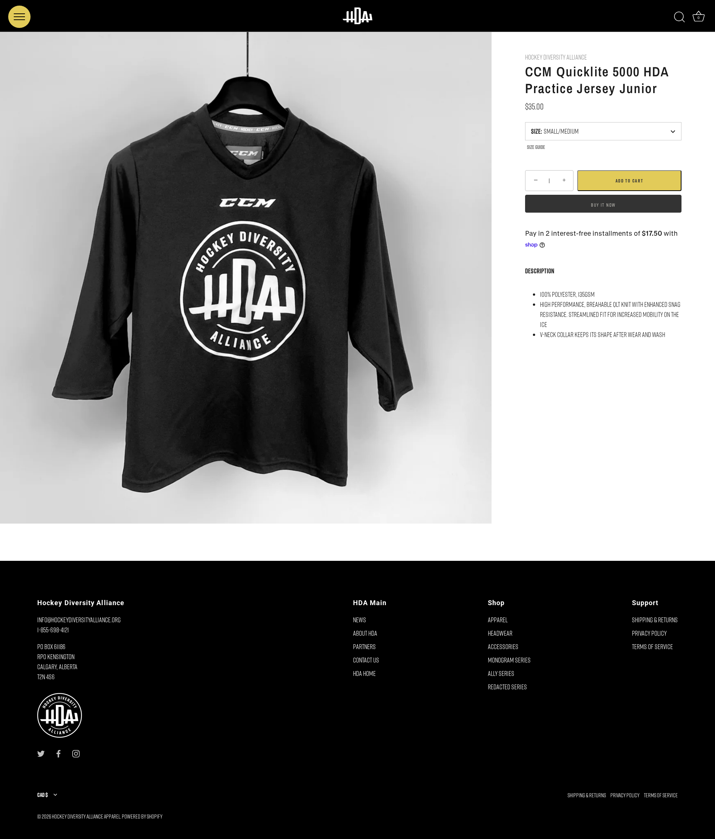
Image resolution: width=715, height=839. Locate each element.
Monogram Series (509, 659)
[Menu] (19, 17)
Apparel (498, 619)
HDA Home (364, 673)
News (359, 619)
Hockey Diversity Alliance (556, 57)
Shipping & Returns (655, 619)
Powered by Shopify (142, 816)
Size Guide (536, 147)
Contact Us (366, 659)
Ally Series (501, 673)
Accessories (503, 646)
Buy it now (603, 204)
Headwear (500, 633)
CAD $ (42, 794)
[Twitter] (41, 752)
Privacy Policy (649, 633)
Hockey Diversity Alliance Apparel (86, 816)
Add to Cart (630, 180)
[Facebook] (58, 752)
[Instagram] (76, 752)
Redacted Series (507, 686)
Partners (364, 646)
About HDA (365, 633)
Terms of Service (652, 646)
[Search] (679, 17)
